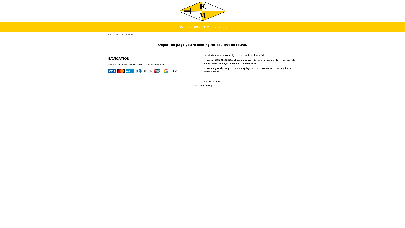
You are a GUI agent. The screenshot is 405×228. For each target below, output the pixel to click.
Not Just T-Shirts (211, 81)
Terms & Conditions (117, 64)
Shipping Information (154, 64)
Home (110, 35)
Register (380, 4)
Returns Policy (135, 64)
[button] (390, 4)
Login (369, 4)
